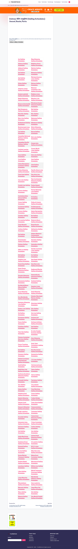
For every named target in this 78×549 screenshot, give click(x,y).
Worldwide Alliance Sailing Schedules (36, 478)
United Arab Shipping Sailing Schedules (36, 437)
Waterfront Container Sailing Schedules (36, 457)
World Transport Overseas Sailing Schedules (36, 472)
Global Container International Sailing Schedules (23, 360)
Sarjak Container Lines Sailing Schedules (36, 250)
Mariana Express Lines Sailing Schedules (36, 78)
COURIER (31, 535)
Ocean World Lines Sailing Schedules (35, 150)
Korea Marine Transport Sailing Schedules (23, 457)
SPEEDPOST (31, 540)
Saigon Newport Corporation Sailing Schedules (36, 235)
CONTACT (52, 537)
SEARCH (9, 537)
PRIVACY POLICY (53, 539)
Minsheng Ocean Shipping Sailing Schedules (36, 104)
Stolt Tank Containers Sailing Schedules (37, 345)
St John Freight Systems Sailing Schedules (36, 332)
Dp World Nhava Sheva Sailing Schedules (23, 287)
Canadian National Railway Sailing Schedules (24, 137)
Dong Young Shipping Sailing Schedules (23, 270)
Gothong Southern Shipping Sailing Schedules (24, 375)
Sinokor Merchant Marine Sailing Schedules (36, 297)
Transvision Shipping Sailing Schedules (36, 417)
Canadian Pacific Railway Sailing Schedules (23, 144)
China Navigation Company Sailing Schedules (23, 165)
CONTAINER (31, 539)
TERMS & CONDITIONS (54, 540)
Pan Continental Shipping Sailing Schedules (36, 180)
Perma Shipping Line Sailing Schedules (36, 191)
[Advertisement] (30, 31)
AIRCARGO (31, 537)
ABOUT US (52, 535)
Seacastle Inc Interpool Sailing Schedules (36, 276)
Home (9, 5)
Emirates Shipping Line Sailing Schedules (24, 304)
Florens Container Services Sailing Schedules (24, 339)
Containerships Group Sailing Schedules (23, 197)
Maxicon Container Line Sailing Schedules (36, 89)
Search (24, 540)
